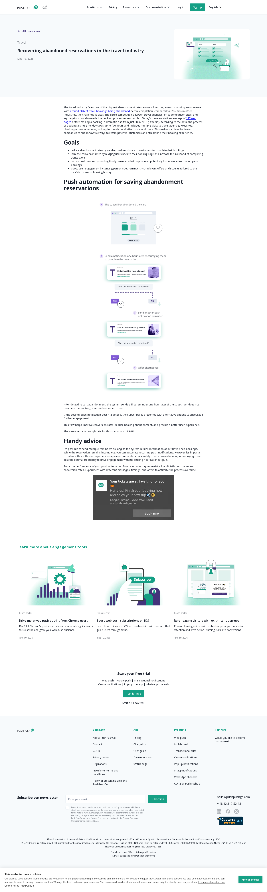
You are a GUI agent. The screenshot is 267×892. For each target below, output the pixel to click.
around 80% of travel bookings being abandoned (100, 111)
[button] (95, 7)
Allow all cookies (250, 880)
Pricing (113, 7)
